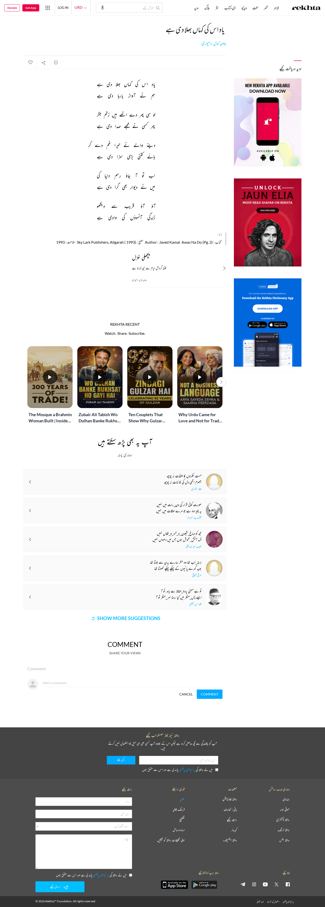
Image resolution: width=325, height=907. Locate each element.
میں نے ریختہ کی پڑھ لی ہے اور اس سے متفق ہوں (177, 769)
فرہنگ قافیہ (179, 810)
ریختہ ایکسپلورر (230, 840)
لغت (255, 7)
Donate (12, 8)
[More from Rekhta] (47, 7)
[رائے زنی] (56, 62)
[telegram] (243, 884)
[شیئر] (43, 62)
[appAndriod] (204, 884)
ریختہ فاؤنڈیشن (229, 799)
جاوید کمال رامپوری (214, 43)
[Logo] (306, 8)
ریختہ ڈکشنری (283, 820)
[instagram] (254, 884)
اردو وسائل (179, 830)
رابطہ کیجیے (232, 820)
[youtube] (265, 884)
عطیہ (182, 799)
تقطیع (182, 820)
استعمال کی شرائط (273, 901)
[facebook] (287, 884)
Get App (30, 8)
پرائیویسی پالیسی (187, 769)
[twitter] (276, 884)
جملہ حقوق (260, 901)
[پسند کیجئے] (30, 62)
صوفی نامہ (285, 810)
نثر (217, 7)
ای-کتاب (230, 7)
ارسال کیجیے (55, 887)
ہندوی (286, 799)
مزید (196, 7)
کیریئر (234, 830)
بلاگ (207, 7)
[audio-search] (102, 7)
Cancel (186, 694)
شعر (266, 7)
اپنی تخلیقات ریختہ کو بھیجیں (171, 840)
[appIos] (174, 884)
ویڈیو (244, 7)
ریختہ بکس (284, 840)
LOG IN (63, 7)
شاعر (276, 7)
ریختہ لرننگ (284, 830)
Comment (209, 694)
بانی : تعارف (230, 810)
